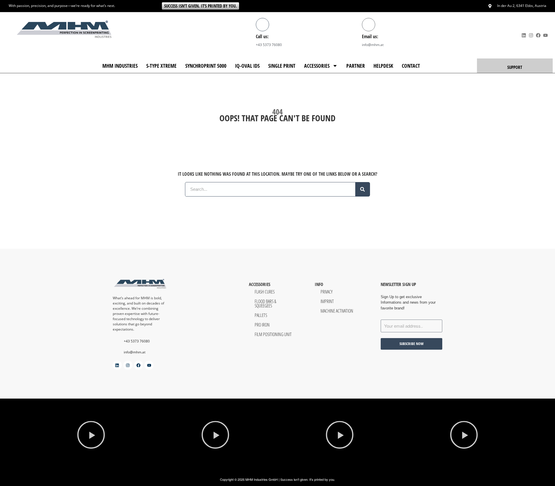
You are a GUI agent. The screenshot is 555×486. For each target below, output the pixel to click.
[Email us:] (368, 24)
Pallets (261, 315)
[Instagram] (531, 35)
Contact (411, 66)
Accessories (317, 66)
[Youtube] (545, 35)
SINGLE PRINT (281, 66)
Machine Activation (337, 311)
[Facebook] (538, 35)
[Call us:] (262, 24)
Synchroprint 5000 (205, 66)
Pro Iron (262, 325)
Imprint (327, 301)
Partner (355, 66)
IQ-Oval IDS (247, 66)
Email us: (370, 36)
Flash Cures (265, 292)
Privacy (326, 292)
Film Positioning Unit (273, 334)
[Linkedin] (523, 35)
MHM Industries (120, 66)
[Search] (362, 189)
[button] (91, 435)
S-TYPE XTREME (161, 66)
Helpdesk (383, 66)
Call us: (262, 36)
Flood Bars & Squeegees (265, 303)
